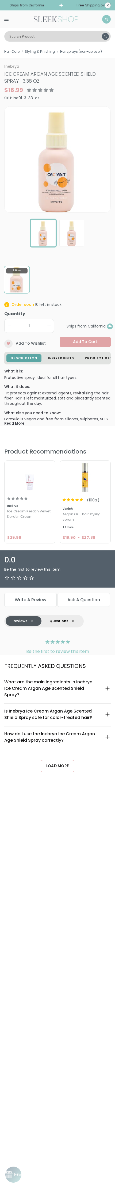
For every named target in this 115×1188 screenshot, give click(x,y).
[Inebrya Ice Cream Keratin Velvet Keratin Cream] (30, 477)
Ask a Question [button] (83, 600)
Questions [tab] (58, 620)
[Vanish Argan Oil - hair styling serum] (85, 477)
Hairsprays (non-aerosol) (81, 51)
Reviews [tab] (20, 620)
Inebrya (11, 66)
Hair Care (12, 51)
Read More (14, 423)
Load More (57, 765)
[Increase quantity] (49, 326)
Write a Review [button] (30, 600)
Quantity (14, 313)
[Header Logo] (56, 18)
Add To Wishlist (31, 343)
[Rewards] (13, 1175)
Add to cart (85, 341)
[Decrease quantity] (9, 326)
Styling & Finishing (40, 51)
